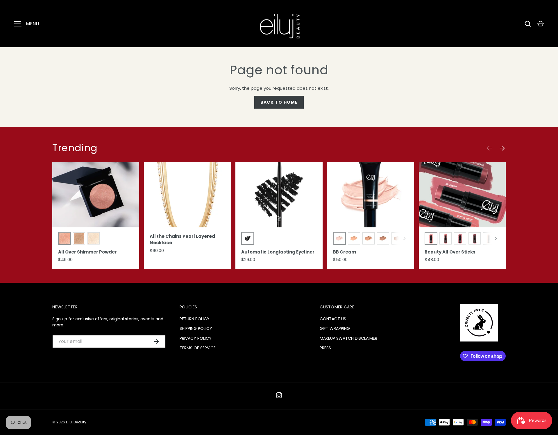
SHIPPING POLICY (196, 328)
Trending (74, 148)
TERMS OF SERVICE (198, 348)
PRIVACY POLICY (196, 338)
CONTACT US (333, 319)
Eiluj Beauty (76, 422)
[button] (540, 23)
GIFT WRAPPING (335, 328)
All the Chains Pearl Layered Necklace (182, 239)
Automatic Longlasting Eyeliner (277, 252)
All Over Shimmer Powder (87, 252)
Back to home (279, 102)
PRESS (325, 348)
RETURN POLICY (195, 319)
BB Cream (344, 252)
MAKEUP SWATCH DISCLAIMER (348, 338)
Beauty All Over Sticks (450, 252)
